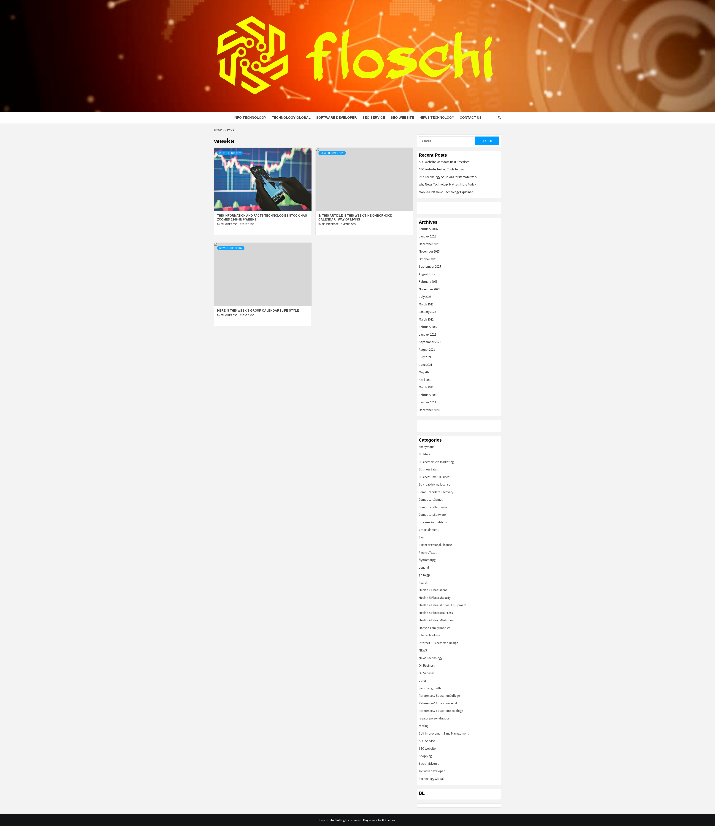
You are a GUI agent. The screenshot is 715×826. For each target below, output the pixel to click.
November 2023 (429, 289)
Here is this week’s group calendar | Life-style (258, 310)
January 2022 (427, 334)
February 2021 (428, 395)
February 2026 (428, 229)
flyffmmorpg (427, 560)
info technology (250, 117)
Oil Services (426, 673)
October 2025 (427, 259)
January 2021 (427, 402)
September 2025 (430, 266)
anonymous (426, 447)
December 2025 (429, 244)
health (423, 583)
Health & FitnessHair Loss (436, 613)
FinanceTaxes (428, 552)
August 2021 (427, 350)
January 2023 (427, 312)
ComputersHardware (433, 507)
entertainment (429, 530)
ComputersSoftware (432, 515)
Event (423, 537)
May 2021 (425, 372)
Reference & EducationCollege (439, 696)
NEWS (423, 650)
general (424, 567)
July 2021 (425, 357)
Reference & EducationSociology (441, 711)
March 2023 (426, 304)
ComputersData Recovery (436, 492)
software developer (336, 117)
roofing (423, 726)
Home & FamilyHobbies (434, 628)
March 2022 (426, 319)
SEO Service (373, 117)
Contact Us (471, 117)
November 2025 (429, 251)
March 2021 (426, 387)
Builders (424, 454)
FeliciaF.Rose (229, 224)
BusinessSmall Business (435, 477)
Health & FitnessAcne (433, 590)
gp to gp (424, 575)
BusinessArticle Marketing (436, 462)
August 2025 (427, 274)
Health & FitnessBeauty (435, 598)
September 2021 (430, 342)
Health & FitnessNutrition (436, 620)
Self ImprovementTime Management (444, 733)
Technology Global (291, 117)
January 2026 (427, 236)
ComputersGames (431, 499)
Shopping (425, 756)
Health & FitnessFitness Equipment (442, 605)
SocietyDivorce (429, 764)
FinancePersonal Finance (435, 545)
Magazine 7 (370, 820)
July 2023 (425, 297)
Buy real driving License (434, 484)
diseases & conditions (433, 522)
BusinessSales (428, 469)
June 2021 (425, 365)
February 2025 (428, 282)
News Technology (437, 117)
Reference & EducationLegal (438, 703)
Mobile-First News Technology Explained (446, 192)
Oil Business (427, 665)
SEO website (402, 117)
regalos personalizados (434, 718)
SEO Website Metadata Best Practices (444, 162)
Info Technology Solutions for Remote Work (448, 177)
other (422, 680)
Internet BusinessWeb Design (438, 643)
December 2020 (429, 410)
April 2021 (425, 380)
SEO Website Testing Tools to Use (441, 169)
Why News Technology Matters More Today (447, 184)
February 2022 (428, 327)
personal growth (430, 688)
